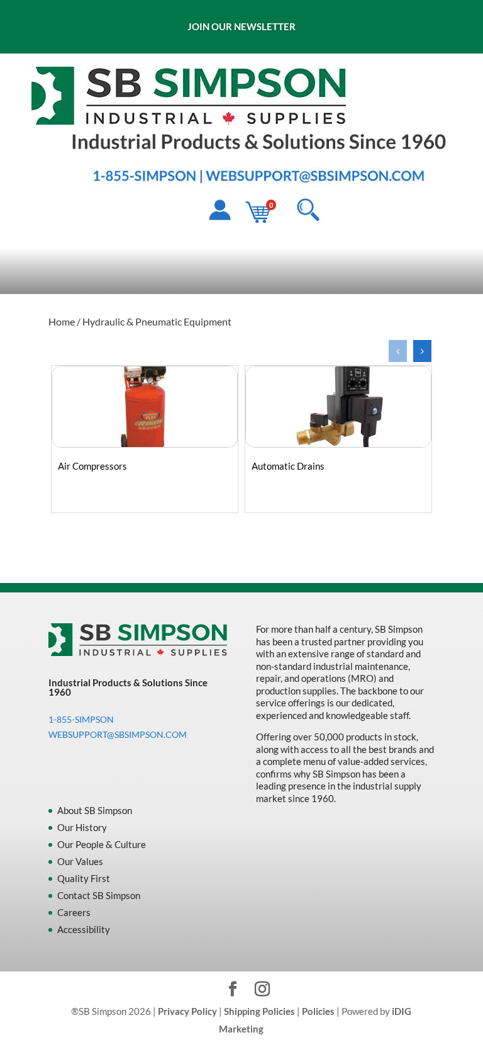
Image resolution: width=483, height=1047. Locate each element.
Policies (318, 1011)
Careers (74, 912)
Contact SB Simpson (98, 895)
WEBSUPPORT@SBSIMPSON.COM (117, 734)
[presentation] (398, 351)
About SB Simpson (94, 810)
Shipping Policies (259, 1011)
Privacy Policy (187, 1011)
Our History (82, 827)
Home (61, 321)
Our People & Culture (101, 844)
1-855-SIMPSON (81, 719)
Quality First (83, 878)
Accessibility (83, 929)
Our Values (80, 861)
